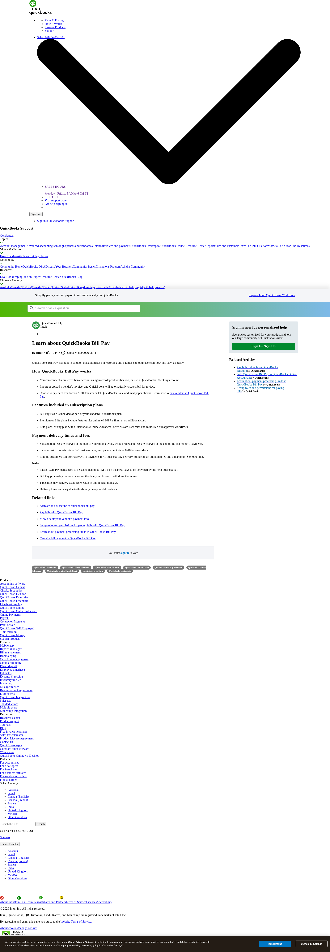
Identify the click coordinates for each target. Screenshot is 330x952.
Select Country (10, 844)
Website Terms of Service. (76, 921)
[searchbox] (84, 308)
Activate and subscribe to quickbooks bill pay (67, 505)
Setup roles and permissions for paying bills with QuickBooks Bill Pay (82, 525)
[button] (165, 235)
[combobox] (76, 308)
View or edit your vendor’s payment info (64, 518)
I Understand (275, 943)
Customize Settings (311, 944)
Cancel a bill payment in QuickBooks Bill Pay (67, 538)
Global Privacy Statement (82, 942)
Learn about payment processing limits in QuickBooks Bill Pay (78, 531)
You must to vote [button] (123, 552)
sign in (125, 552)
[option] (169, 851)
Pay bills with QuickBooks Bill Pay (61, 512)
